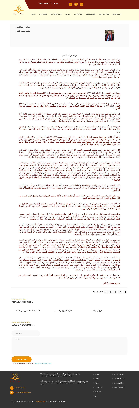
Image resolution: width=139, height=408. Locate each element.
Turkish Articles (119, 387)
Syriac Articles (118, 383)
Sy (70, 4)
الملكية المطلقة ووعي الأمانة (27, 310)
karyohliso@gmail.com (43, 363)
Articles (43, 14)
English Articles (119, 379)
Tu (76, 4)
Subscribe (90, 14)
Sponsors (117, 14)
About (97, 383)
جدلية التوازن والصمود (63, 310)
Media (67, 14)
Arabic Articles (119, 374)
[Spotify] (57, 3)
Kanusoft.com (40, 401)
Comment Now (21, 359)
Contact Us (104, 14)
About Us (78, 14)
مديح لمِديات (97, 310)
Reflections (56, 14)
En (82, 4)
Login (95, 396)
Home (33, 14)
